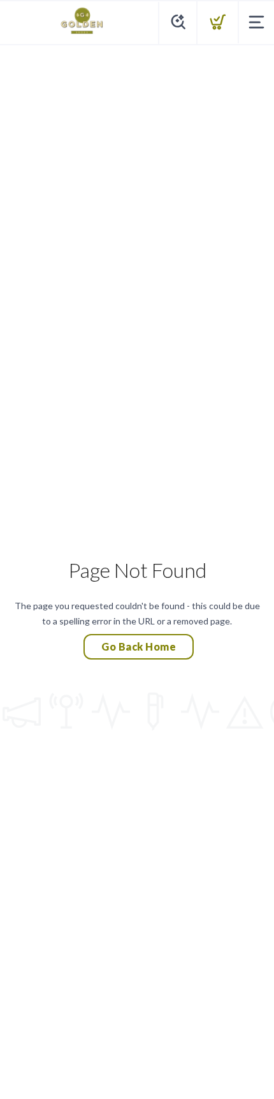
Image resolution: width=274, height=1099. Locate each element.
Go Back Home (138, 646)
